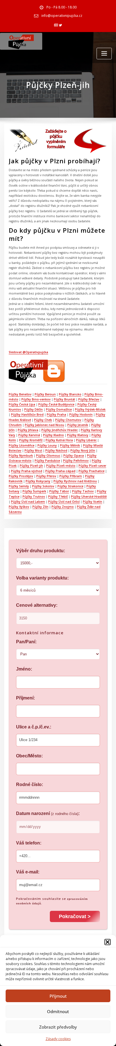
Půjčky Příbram (70, 476)
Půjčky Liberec (86, 440)
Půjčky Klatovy (77, 435)
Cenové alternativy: (36, 605)
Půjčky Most (33, 450)
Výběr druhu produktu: (40, 550)
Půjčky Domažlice (59, 409)
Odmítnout (58, 1011)
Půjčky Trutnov (34, 497)
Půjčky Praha (56, 414)
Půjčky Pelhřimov (76, 461)
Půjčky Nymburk (21, 456)
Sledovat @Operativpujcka (28, 352)
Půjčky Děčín (33, 409)
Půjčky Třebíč (58, 497)
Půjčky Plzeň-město (60, 466)
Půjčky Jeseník (77, 425)
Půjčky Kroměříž (31, 440)
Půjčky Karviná (29, 435)
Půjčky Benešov (20, 394)
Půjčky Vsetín (92, 502)
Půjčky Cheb (43, 420)
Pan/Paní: (26, 641)
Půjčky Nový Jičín (82, 450)
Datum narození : (48, 813)
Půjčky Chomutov (68, 420)
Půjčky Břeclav (88, 399)
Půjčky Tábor (59, 491)
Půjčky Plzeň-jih (31, 466)
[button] (107, 942)
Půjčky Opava (73, 456)
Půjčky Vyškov (19, 507)
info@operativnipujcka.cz (61, 15)
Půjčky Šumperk (34, 491)
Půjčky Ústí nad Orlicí (64, 502)
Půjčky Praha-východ (26, 471)
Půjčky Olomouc (48, 456)
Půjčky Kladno (53, 435)
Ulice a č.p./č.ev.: (33, 726)
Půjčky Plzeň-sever (92, 466)
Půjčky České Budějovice (56, 404)
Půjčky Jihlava (28, 430)
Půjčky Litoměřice (21, 445)
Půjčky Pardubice (47, 461)
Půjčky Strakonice (70, 486)
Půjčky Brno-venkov (36, 399)
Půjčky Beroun (45, 394)
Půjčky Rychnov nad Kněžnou (75, 481)
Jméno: (24, 669)
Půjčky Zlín (40, 507)
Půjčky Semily (19, 486)
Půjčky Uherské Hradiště (89, 497)
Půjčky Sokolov (43, 486)
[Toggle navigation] (104, 53)
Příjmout (58, 996)
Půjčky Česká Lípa (22, 404)
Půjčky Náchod (56, 450)
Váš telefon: (28, 843)
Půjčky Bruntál (64, 399)
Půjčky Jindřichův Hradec (59, 430)
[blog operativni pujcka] (37, 371)
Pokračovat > (75, 916)
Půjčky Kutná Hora (59, 440)
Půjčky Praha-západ (60, 471)
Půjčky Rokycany (38, 481)
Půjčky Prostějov (21, 476)
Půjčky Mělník (70, 445)
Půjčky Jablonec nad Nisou (44, 425)
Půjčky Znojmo (63, 507)
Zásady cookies (58, 1038)
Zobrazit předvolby (58, 1027)
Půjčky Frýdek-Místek (90, 409)
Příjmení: (25, 698)
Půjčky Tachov (83, 491)
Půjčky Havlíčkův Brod (27, 414)
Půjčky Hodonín (81, 414)
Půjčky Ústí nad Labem (28, 502)
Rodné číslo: (29, 784)
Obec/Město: (29, 755)
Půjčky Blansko (70, 394)
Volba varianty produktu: (42, 578)
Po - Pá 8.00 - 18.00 (61, 7)
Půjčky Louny (47, 445)
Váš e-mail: (27, 872)
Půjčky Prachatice (91, 471)
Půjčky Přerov (46, 476)
